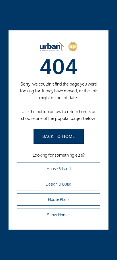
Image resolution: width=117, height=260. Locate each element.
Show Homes (58, 214)
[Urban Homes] (58, 48)
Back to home (58, 136)
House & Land (59, 168)
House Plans (58, 199)
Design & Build (58, 184)
